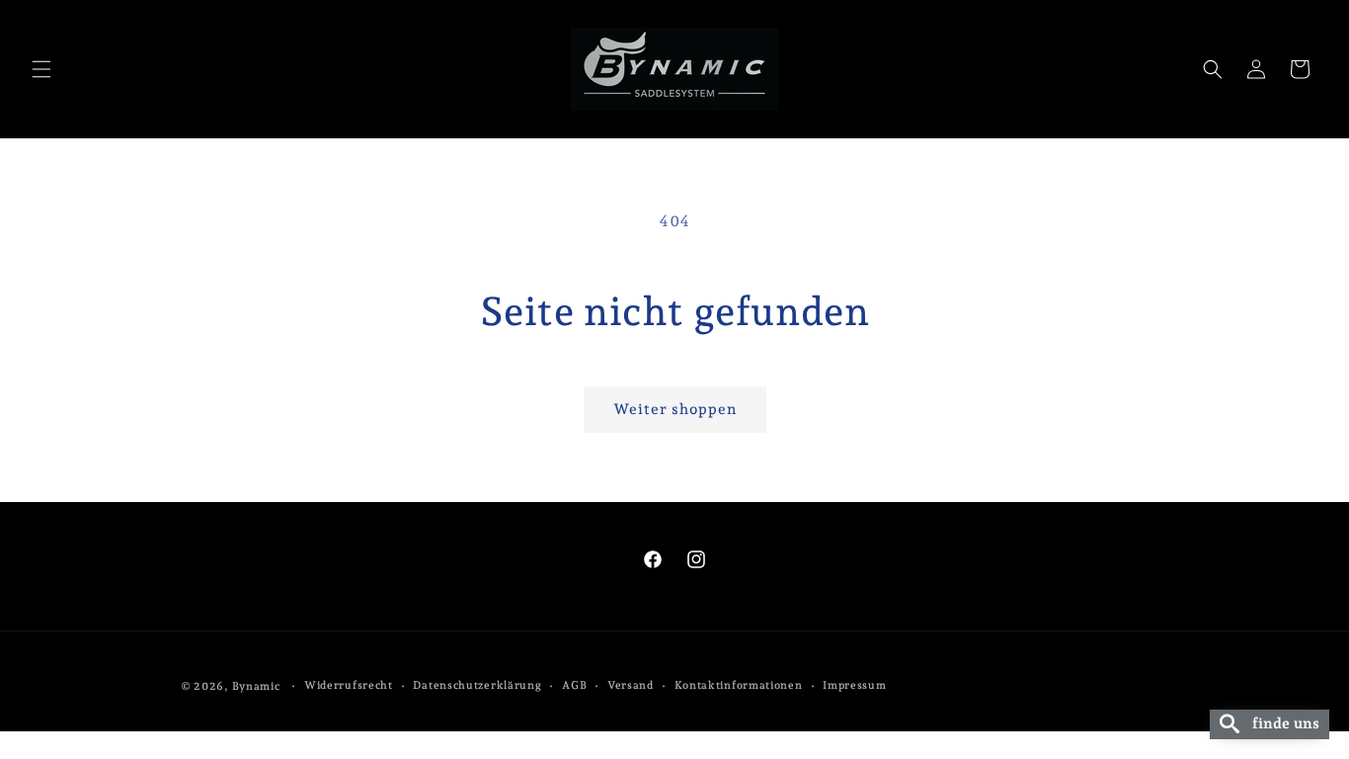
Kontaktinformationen (738, 685)
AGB (574, 685)
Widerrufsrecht (348, 685)
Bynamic (256, 686)
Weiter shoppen (675, 409)
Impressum (854, 685)
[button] (41, 69)
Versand (630, 685)
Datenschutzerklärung (477, 685)
